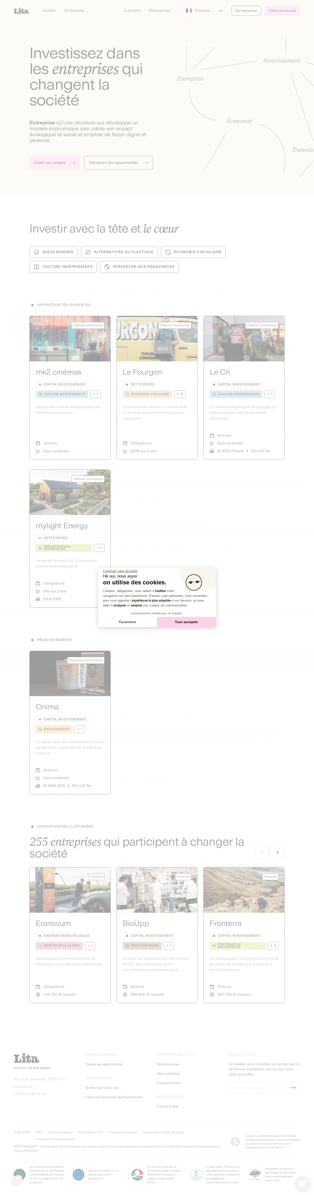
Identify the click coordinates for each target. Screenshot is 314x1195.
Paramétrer (127, 622)
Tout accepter (186, 622)
